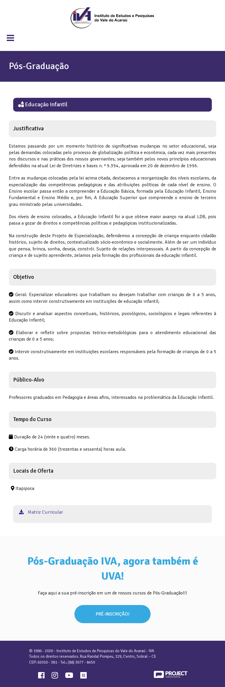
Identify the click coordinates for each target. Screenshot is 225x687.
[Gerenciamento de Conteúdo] (83, 676)
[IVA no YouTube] (69, 676)
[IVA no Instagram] (55, 676)
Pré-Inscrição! (112, 614)
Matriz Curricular (45, 512)
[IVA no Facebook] (41, 676)
